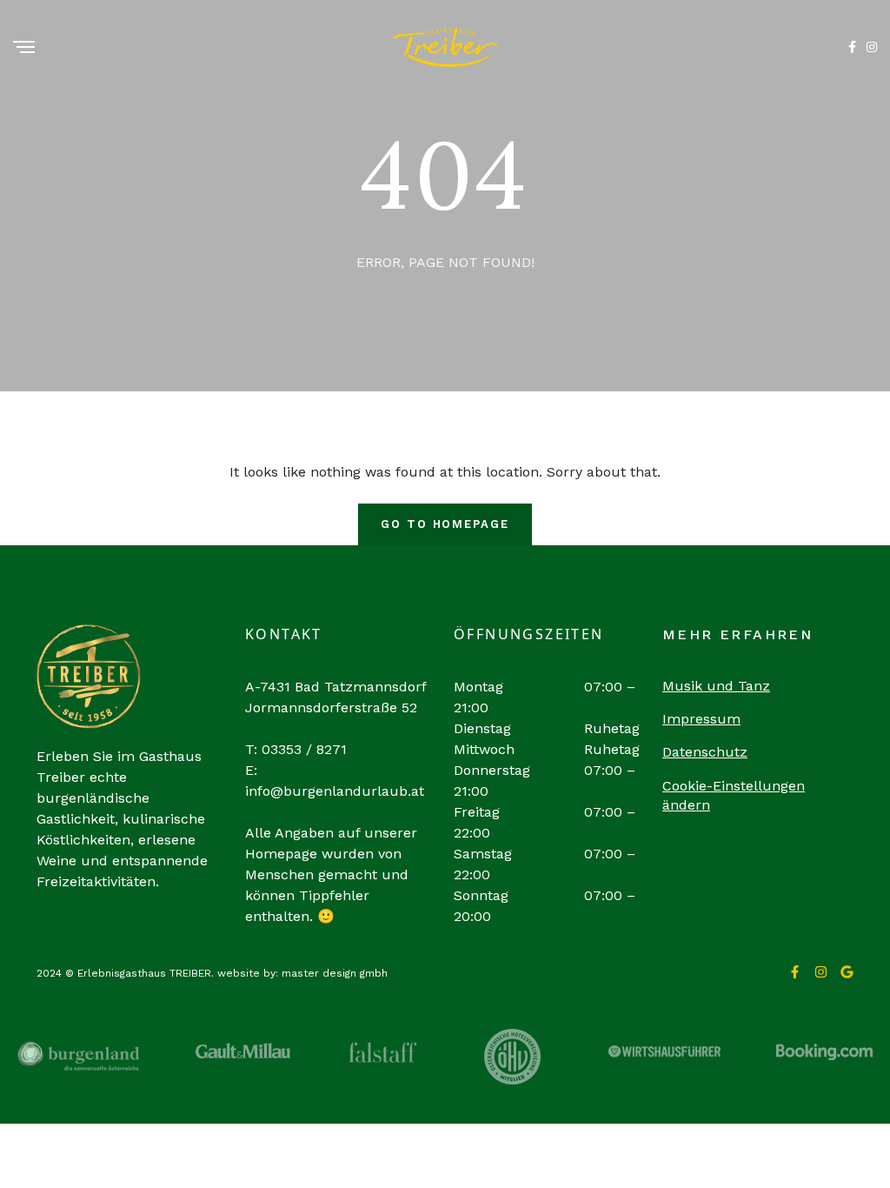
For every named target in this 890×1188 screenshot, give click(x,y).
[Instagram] (820, 971)
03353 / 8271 (304, 749)
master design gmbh (335, 973)
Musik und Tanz (716, 685)
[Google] (846, 971)
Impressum (701, 719)
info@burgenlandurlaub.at (334, 791)
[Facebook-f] (794, 971)
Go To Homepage (445, 524)
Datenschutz (704, 752)
